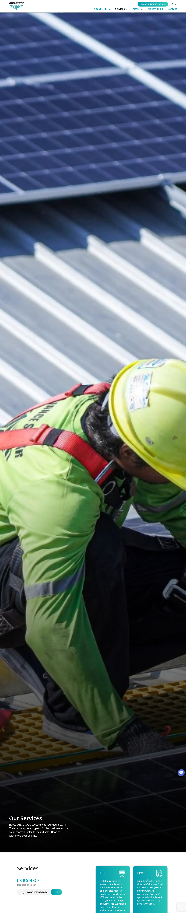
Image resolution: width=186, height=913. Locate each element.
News (136, 9)
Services (120, 9)
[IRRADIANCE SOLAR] (16, 6)
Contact (172, 9)
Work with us (155, 9)
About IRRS (100, 9)
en (172, 4)
